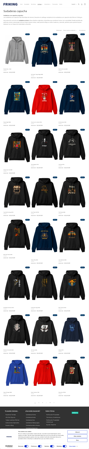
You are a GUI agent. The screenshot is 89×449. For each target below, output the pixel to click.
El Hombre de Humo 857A (8, 307)
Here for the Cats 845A (63, 69)
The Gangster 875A (35, 164)
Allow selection (77, 436)
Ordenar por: (59, 30)
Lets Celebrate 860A (62, 260)
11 (50, 402)
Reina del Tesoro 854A (7, 254)
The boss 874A (61, 164)
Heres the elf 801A (62, 392)
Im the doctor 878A (62, 122)
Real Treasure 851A (62, 307)
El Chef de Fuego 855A (35, 307)
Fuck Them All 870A (35, 212)
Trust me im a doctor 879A (36, 122)
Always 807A (61, 350)
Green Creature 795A (35, 392)
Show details (72, 446)
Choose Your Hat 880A (7, 169)
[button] (40, 4)
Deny (77, 440)
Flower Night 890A (7, 122)
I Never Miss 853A (34, 260)
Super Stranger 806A (7, 392)
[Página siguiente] (53, 402)
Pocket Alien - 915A (7, 69)
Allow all (77, 432)
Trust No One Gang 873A (8, 212)
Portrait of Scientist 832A (8, 350)
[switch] (40, 446)
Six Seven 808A (34, 350)
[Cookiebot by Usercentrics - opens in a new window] (9, 446)
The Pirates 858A (62, 212)
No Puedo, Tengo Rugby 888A (37, 74)
